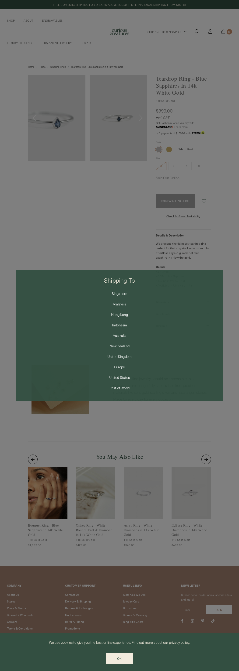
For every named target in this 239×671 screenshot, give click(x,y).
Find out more (142, 642)
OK (119, 658)
